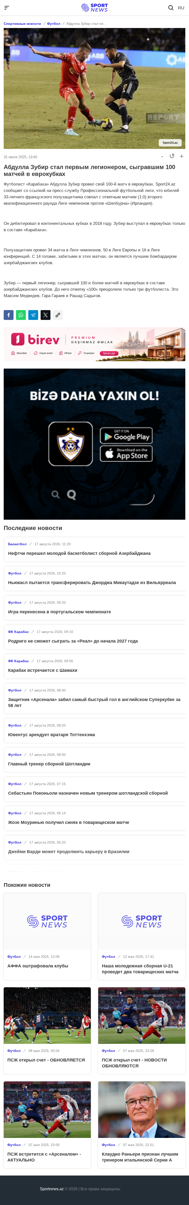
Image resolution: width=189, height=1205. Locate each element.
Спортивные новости (22, 24)
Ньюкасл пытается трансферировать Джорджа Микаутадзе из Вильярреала (92, 582)
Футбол (53, 24)
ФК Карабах (18, 632)
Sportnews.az (52, 1189)
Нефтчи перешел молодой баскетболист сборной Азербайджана (79, 553)
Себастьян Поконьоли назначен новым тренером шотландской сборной (88, 793)
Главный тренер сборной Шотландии (49, 763)
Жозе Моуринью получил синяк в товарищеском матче (68, 822)
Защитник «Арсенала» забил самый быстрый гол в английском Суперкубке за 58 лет (94, 702)
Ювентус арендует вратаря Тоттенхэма (51, 734)
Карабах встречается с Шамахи (42, 670)
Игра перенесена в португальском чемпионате (59, 611)
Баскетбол (17, 544)
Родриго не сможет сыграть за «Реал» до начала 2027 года (73, 641)
